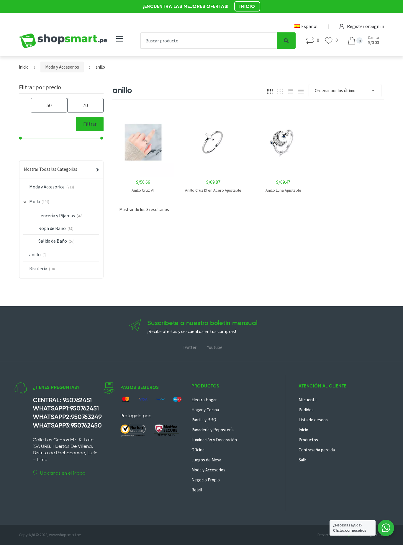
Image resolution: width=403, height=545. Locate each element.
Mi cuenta (308, 399)
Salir (302, 460)
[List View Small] (301, 90)
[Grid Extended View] (280, 90)
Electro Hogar (204, 399)
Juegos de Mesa (206, 460)
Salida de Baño (52, 241)
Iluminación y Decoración (214, 440)
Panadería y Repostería (212, 430)
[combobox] (208, 40)
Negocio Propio (205, 480)
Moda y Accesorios (62, 67)
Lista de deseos (313, 420)
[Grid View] (270, 90)
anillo (35, 254)
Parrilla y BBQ (203, 420)
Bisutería (38, 268)
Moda (34, 201)
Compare (145, 222)
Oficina (197, 450)
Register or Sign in (365, 26)
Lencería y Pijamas (56, 215)
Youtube (214, 347)
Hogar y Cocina (205, 410)
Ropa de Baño (51, 228)
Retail (196, 490)
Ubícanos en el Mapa (63, 473)
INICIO (247, 6)
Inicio (24, 67)
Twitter (189, 347)
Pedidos (306, 410)
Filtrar (89, 124)
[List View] (290, 90)
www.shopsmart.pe (65, 534)
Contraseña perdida (317, 450)
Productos (308, 440)
